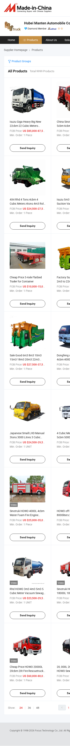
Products (32, 40)
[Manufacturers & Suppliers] (28, 7)
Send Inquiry (27, 148)
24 (21, 707)
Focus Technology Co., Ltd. (49, 730)
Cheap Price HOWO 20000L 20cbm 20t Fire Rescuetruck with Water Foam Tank (26, 671)
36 (29, 708)
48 (37, 708)
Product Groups (21, 61)
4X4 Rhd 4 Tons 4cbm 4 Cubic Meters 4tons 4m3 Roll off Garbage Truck (27, 203)
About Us (51, 40)
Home (11, 40)
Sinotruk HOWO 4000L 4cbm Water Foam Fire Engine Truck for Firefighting (27, 515)
